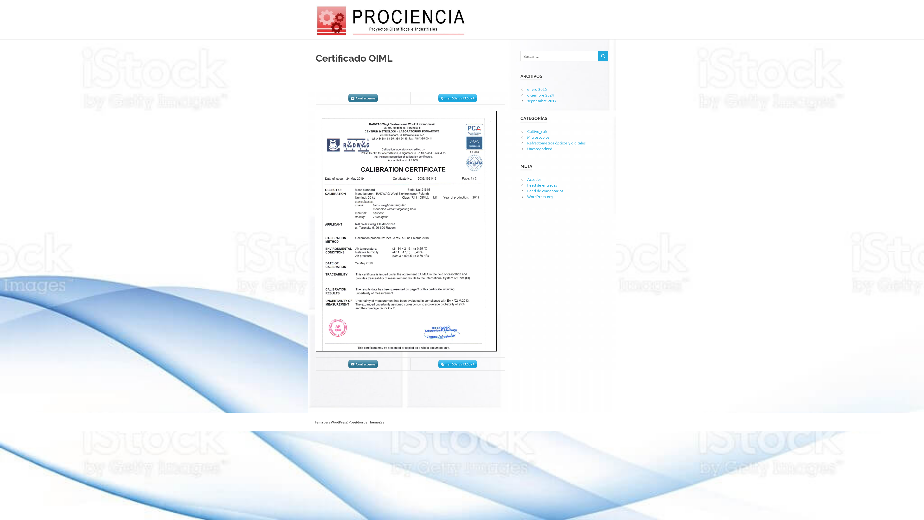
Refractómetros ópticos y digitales (556, 142)
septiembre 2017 (542, 100)
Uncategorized (539, 148)
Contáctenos (365, 98)
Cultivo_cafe (537, 131)
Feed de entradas (542, 184)
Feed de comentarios (545, 190)
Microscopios (538, 137)
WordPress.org (540, 196)
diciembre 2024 (540, 94)
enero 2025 (537, 89)
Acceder (534, 179)
